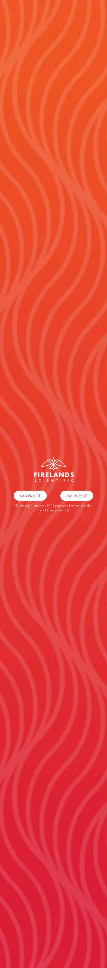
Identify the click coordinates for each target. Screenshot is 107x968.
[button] (30, 496)
